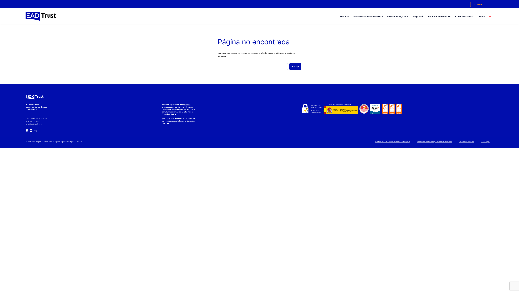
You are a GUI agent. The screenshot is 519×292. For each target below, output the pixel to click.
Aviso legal (485, 142)
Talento (481, 16)
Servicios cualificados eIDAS (368, 16)
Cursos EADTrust (464, 16)
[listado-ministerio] (340, 109)
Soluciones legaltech (397, 16)
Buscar (295, 66)
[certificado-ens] (375, 109)
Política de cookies (466, 142)
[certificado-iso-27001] (385, 109)
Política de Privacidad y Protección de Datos (434, 142)
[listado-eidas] (311, 109)
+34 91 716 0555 (33, 121)
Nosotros (344, 16)
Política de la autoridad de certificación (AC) (392, 142)
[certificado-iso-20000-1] (392, 109)
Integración (418, 16)
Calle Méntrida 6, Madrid (36, 118)
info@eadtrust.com (34, 124)
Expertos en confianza (439, 16)
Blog (35, 130)
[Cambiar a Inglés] (490, 16)
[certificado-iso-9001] (398, 109)
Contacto (479, 4)
